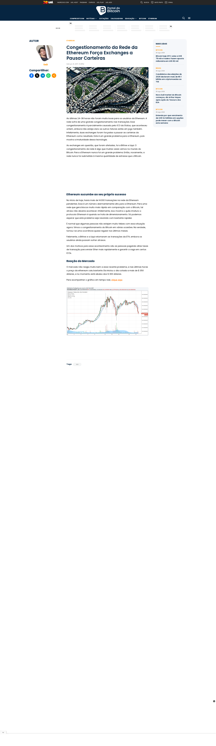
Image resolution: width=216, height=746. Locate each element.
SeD (45, 64)
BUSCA (146, 2)
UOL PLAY (100, 2)
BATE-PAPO (159, 2)
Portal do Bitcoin (108, 10)
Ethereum (152, 18)
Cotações (103, 18)
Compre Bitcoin (77, 18)
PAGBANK (83, 2)
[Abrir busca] (183, 18)
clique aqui (116, 279)
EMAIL (170, 2)
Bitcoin (142, 18)
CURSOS (92, 2)
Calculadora (117, 18)
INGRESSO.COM (63, 2)
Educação (129, 18)
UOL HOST (74, 2)
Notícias (90, 18)
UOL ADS (109, 2)
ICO (77, 364)
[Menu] (189, 18)
